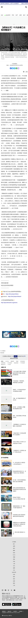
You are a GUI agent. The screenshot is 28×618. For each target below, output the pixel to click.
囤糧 (17, 361)
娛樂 (14, 581)
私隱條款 (20, 611)
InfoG (14, 554)
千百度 (9, 364)
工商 (14, 585)
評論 (14, 561)
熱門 (17, 15)
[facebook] (5, 590)
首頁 (2, 15)
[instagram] (2, 590)
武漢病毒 (3, 362)
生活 (14, 565)
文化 (14, 570)
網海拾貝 (3, 364)
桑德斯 (12, 361)
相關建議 (4, 611)
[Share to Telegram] (14, 68)
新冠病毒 (22, 361)
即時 (13, 15)
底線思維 (16, 362)
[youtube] (14, 590)
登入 (16, 356)
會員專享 (8, 15)
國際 (14, 550)
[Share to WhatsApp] (16, 68)
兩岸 (24, 15)
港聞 (20, 15)
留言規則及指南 (2, 352)
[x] (11, 590)
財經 (14, 552)
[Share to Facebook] (11, 68)
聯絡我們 (9, 611)
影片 (14, 544)
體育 (14, 576)
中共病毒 (9, 362)
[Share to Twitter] (12, 68)
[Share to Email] (18, 68)
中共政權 (22, 362)
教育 (14, 578)
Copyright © (4, 612)
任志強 (7, 361)
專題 (14, 559)
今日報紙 (14, 541)
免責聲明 (15, 611)
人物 (14, 563)
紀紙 (14, 574)
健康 (14, 567)
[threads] (8, 590)
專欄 (14, 557)
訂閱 (24, 356)
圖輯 (14, 583)
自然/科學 (14, 572)
